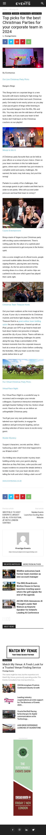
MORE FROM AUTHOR (32, 564)
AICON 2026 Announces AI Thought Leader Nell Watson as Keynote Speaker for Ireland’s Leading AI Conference (29, 607)
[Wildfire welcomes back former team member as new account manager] (9, 574)
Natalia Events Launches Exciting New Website (33, 515)
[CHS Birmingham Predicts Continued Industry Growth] (9, 688)
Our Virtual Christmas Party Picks (17, 382)
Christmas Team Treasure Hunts (16, 305)
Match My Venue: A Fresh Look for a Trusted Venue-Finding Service (23, 666)
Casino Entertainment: (12, 231)
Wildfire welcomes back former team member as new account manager (29, 574)
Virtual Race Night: (10, 388)
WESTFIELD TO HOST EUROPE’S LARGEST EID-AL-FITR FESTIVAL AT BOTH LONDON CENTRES (12, 517)
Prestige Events (10, 36)
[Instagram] (19, 829)
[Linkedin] (26, 829)
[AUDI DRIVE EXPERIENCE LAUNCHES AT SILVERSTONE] (9, 728)
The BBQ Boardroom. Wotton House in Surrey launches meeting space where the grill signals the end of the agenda (29, 589)
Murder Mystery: (9, 438)
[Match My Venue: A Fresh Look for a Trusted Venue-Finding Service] (23, 646)
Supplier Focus (36, 13)
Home (5, 9)
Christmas (16, 13)
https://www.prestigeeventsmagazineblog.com (23, 552)
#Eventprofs (13, 9)
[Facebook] (12, 829)
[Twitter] (33, 829)
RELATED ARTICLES (12, 564)
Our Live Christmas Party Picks (16, 79)
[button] (42, 3)
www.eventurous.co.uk (12, 481)
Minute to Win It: (9, 150)
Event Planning (25, 13)
